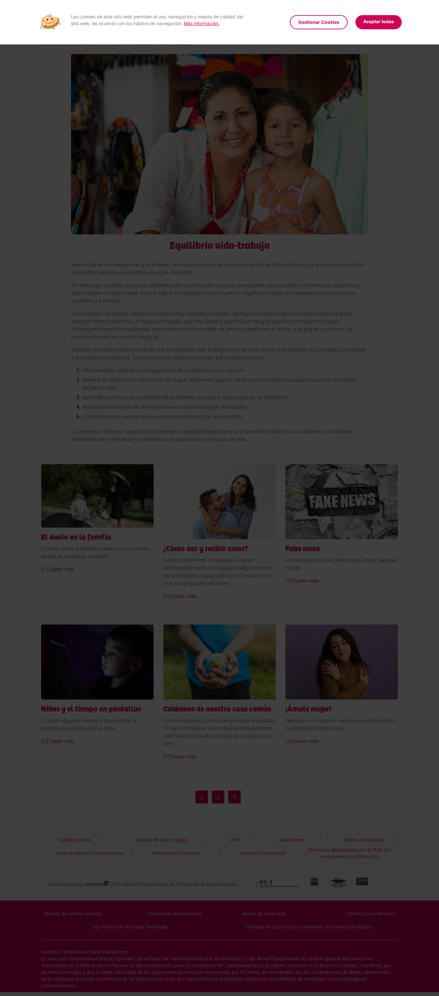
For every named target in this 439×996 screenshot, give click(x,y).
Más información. (202, 23)
